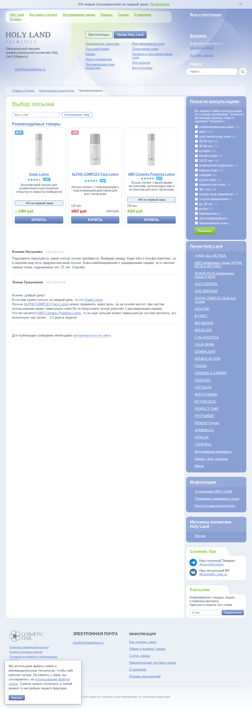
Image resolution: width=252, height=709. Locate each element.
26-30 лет (208, 141)
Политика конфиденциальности (29, 647)
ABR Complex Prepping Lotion (59, 313)
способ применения (215, 199)
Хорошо (16, 697)
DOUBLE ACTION (207, 359)
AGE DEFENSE (206, 291)
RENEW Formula (207, 423)
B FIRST (201, 316)
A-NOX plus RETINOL (210, 256)
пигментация (210, 156)
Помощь (106, 14)
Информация (203, 482)
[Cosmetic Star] (26, 636)
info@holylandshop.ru (30, 69)
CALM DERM (204, 344)
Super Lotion (94, 300)
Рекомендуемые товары (36, 124)
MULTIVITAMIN (206, 394)
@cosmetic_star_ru (213, 574)
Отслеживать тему (76, 114)
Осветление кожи (145, 49)
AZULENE (202, 309)
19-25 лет (208, 160)
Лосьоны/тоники (97, 49)
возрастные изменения (218, 194)
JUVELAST (203, 380)
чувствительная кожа (217, 136)
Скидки (123, 14)
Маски (199, 466)
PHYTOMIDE (204, 416)
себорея (207, 175)
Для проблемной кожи (148, 44)
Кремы (90, 54)
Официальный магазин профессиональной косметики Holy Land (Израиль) (32, 52)
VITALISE (202, 437)
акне (205, 131)
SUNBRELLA (204, 430)
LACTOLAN (203, 387)
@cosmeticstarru (211, 564)
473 (159, 178)
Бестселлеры (99, 34)
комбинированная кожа (219, 127)
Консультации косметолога (215, 506)
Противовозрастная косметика (99, 66)
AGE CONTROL (206, 284)
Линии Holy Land (130, 34)
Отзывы (15, 19)
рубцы (205, 208)
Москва (200, 536)
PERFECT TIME (207, 409)
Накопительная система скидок (152, 662)
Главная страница (23, 90)
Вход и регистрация (205, 14)
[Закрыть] (240, 4)
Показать (205, 231)
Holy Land (17, 14)
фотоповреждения (213, 218)
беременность (210, 213)
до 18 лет (207, 204)
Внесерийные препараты (213, 451)
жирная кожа (210, 170)
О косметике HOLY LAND (213, 491)
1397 (47, 179)
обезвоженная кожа (214, 223)
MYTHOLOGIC (205, 401)
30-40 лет (208, 146)
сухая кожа (209, 180)
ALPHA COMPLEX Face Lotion (46, 304)
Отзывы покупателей (144, 676)
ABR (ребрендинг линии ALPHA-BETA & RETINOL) (219, 264)
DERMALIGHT (205, 352)
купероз (207, 151)
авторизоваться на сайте (91, 335)
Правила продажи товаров (25, 651)
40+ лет (207, 189)
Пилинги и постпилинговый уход (152, 55)
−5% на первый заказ (39, 203)
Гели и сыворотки (98, 59)
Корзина (198, 36)
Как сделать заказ (143, 642)
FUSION (201, 366)
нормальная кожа (214, 184)
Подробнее (160, 4)
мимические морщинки (218, 165)
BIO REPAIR (204, 323)
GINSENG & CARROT (211, 373)
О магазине (142, 14)
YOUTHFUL (203, 444)
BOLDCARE (203, 330)
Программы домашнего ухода (217, 498)
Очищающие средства (102, 44)
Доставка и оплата (43, 14)
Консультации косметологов (56, 90)
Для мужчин (141, 62)
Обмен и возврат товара (147, 649)
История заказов (202, 55)
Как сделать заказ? (202, 47)
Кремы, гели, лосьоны (211, 459)
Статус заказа (139, 656)
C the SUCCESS (207, 337)
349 (103, 180)
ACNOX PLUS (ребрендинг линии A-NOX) (214, 275)
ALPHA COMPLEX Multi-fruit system (215, 300)
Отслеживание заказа (79, 14)
